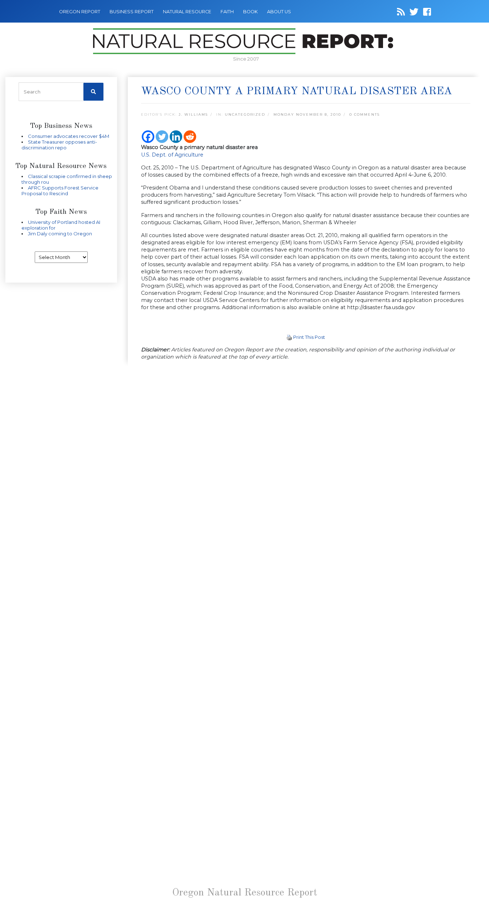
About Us (279, 11)
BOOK (250, 11)
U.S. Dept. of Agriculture (172, 155)
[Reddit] (190, 136)
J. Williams (193, 114)
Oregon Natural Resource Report (244, 893)
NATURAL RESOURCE (187, 11)
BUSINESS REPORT (132, 11)
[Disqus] (306, 465)
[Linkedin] (176, 136)
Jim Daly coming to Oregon (60, 233)
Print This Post (309, 337)
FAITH (227, 11)
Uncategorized (245, 114)
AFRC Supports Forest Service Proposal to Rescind (59, 190)
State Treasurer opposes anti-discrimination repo (59, 144)
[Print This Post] (289, 337)
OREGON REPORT (79, 11)
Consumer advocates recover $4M (68, 136)
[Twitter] (162, 136)
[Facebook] (148, 136)
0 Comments (364, 114)
